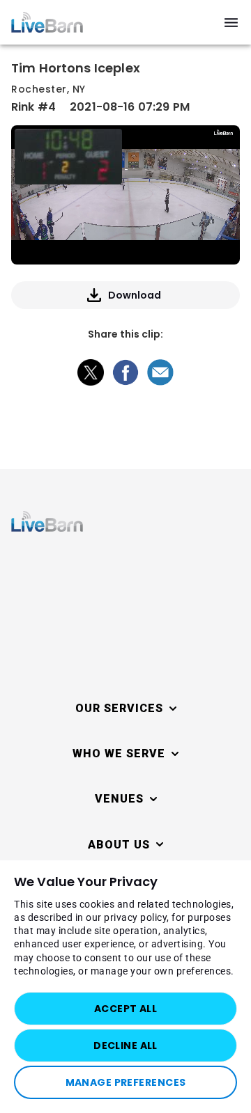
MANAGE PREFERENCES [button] (126, 1082)
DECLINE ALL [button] (125, 1045)
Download (135, 295)
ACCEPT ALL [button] (125, 1009)
